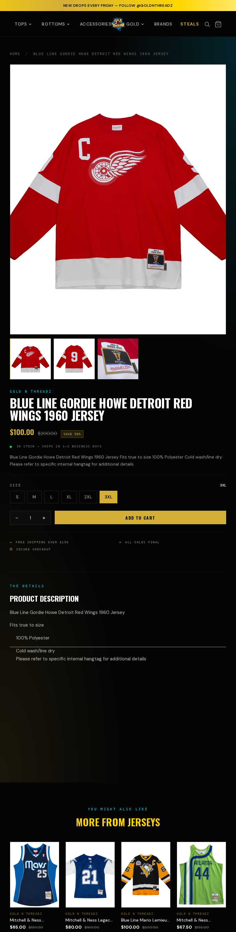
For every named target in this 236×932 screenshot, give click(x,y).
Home (15, 54)
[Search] (207, 24)
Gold (133, 24)
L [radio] (51, 497)
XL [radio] (69, 497)
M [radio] (34, 497)
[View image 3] (118, 358)
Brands (163, 24)
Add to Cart (140, 517)
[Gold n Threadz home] (118, 24)
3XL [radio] (108, 497)
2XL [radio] (88, 497)
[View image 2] (74, 358)
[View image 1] (30, 358)
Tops (21, 24)
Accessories (95, 24)
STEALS (189, 24)
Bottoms (53, 24)
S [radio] (17, 497)
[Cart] (218, 24)
